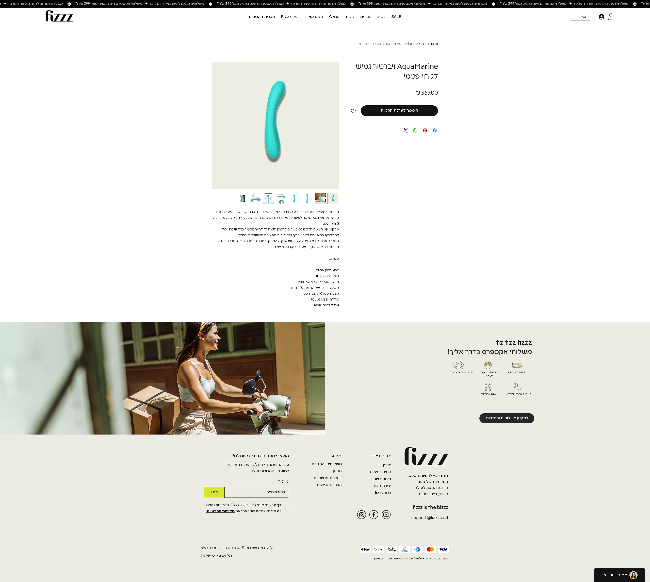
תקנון (337, 471)
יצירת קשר (382, 486)
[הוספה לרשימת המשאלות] (353, 110)
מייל (283, 481)
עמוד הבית (429, 44)
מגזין (387, 465)
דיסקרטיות (382, 479)
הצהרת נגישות (329, 485)
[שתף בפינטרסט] (425, 130)
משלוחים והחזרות (326, 464)
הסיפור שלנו (380, 472)
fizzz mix (383, 493)
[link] (610, 16)
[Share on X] (406, 130)
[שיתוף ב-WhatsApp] (415, 130)
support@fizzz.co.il (429, 518)
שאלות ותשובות (327, 478)
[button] (380, 17)
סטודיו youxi (383, 558)
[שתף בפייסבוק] (435, 130)
